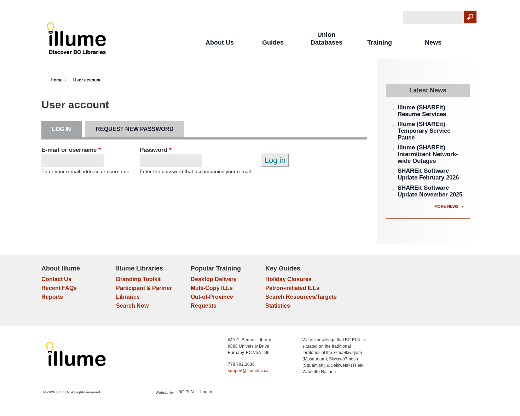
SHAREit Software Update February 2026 (428, 174)
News (433, 42)
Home (57, 80)
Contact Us (56, 279)
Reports (52, 297)
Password (156, 150)
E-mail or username (71, 150)
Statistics (277, 306)
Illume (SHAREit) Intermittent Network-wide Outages (428, 154)
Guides (273, 42)
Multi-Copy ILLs (212, 288)
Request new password (135, 129)
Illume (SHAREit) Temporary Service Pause (424, 131)
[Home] (76, 40)
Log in (67, 129)
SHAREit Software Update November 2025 (430, 191)
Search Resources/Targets (301, 297)
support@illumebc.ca (248, 370)
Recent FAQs (59, 288)
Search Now (132, 306)
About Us (220, 42)
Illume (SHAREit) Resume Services (422, 111)
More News (447, 206)
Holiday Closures (288, 279)
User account (86, 80)
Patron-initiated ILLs (292, 288)
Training (379, 42)
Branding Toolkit (138, 279)
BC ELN (186, 391)
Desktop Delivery (214, 279)
